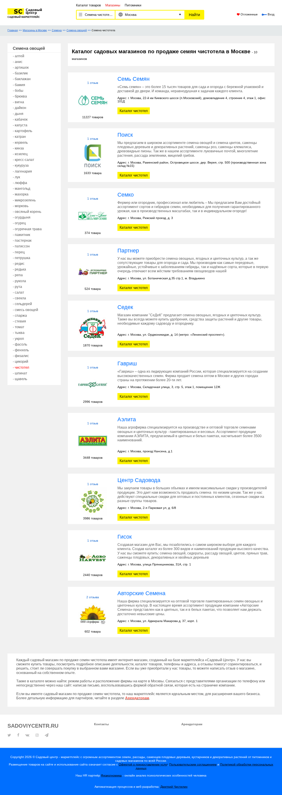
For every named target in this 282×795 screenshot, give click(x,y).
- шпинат (20, 373)
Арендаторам (191, 724)
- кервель (20, 142)
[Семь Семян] (92, 100)
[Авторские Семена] (92, 614)
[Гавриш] (92, 384)
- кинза (18, 148)
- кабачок (20, 119)
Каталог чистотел (134, 111)
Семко (125, 194)
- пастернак (22, 240)
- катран (19, 136)
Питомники (133, 5)
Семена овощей (77, 30)
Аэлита (126, 419)
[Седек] (92, 328)
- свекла (19, 298)
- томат (18, 327)
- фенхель (21, 350)
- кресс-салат (23, 160)
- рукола (19, 281)
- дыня (18, 114)
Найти (194, 15)
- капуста (20, 125)
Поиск (125, 135)
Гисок (124, 537)
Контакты (101, 724)
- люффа (20, 183)
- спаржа (20, 315)
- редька (19, 269)
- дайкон (19, 108)
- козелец (20, 154)
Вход (271, 14)
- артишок (21, 67)
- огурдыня (21, 217)
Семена (57, 30)
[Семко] (92, 215)
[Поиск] (92, 156)
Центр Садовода (138, 480)
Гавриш (127, 363)
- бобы (18, 90)
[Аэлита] (92, 440)
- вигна (18, 102)
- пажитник (21, 235)
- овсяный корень (27, 211)
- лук (16, 177)
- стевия (19, 321)
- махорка (20, 194)
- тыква (18, 333)
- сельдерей (22, 304)
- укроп (18, 338)
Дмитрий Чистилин (173, 786)
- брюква (20, 96)
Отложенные (249, 14)
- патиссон (21, 246)
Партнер (128, 250)
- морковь (20, 206)
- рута (17, 287)
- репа (18, 275)
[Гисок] (92, 557)
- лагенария (22, 171)
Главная (12, 30)
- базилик (20, 73)
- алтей (18, 56)
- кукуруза (21, 165)
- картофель (22, 131)
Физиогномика (111, 775)
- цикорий (20, 361)
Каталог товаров (88, 5)
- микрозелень (24, 200)
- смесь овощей (25, 310)
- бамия (19, 85)
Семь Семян (133, 79)
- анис (17, 62)
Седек (125, 307)
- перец (19, 252)
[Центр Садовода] (92, 501)
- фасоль (20, 344)
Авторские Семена (141, 593)
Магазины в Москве (35, 30)
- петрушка (21, 258)
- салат (18, 292)
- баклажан (22, 79)
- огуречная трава (27, 229)
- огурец (19, 223)
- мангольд (21, 188)
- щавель (20, 379)
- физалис (21, 356)
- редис (18, 263)
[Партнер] (92, 271)
